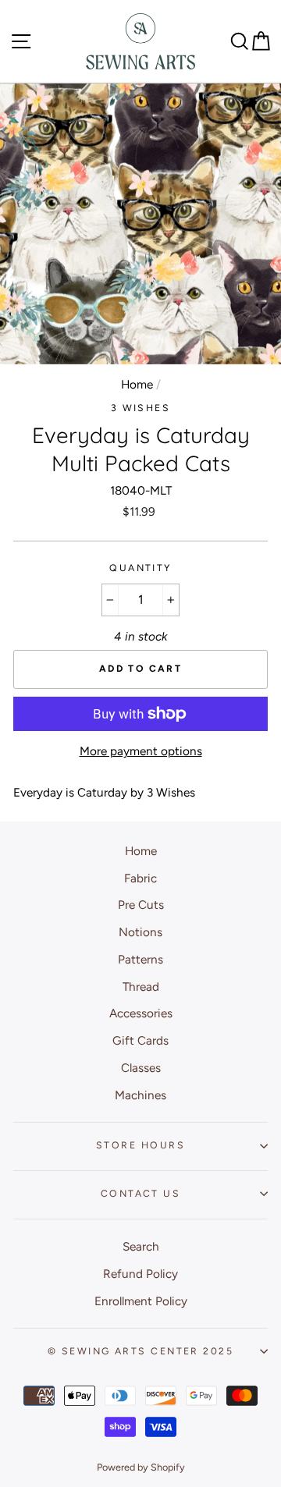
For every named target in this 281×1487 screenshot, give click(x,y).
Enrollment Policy (140, 1301)
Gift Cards (140, 1040)
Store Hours (140, 1145)
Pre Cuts (141, 904)
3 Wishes (141, 407)
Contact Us (140, 1193)
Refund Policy (140, 1273)
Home (137, 384)
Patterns (140, 959)
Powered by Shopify (141, 1467)
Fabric (140, 878)
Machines (140, 1095)
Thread (141, 986)
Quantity (140, 567)
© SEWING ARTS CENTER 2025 (140, 1351)
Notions (140, 931)
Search (141, 1246)
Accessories (141, 1013)
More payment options (141, 751)
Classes (141, 1067)
